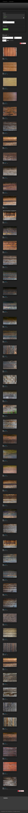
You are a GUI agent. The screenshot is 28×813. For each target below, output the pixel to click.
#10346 (5, 624)
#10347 (5, 609)
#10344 (5, 653)
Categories (5, 1)
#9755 (5, 728)
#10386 (5, 102)
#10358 (5, 445)
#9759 (5, 668)
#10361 (5, 400)
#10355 (5, 490)
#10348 (5, 594)
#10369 (5, 281)
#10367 (5, 311)
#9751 (5, 743)
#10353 (5, 519)
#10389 (5, 58)
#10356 (5, 475)
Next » (24, 43)
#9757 (5, 698)
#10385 (5, 117)
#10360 (5, 415)
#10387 (5, 88)
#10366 (5, 326)
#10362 (5, 385)
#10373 (5, 222)
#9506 (5, 758)
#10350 (5, 564)
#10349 (5, 579)
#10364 (5, 356)
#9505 (5, 773)
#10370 (5, 266)
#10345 (5, 639)
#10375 (5, 192)
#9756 (5, 713)
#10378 (5, 147)
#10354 (5, 505)
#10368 (5, 296)
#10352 (5, 534)
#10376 (5, 177)
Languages (11, 1)
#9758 (5, 683)
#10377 (5, 162)
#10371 (5, 251)
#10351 (5, 549)
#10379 (5, 132)
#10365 (5, 341)
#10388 (5, 73)
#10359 (5, 430)
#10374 (5, 207)
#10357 (5, 460)
